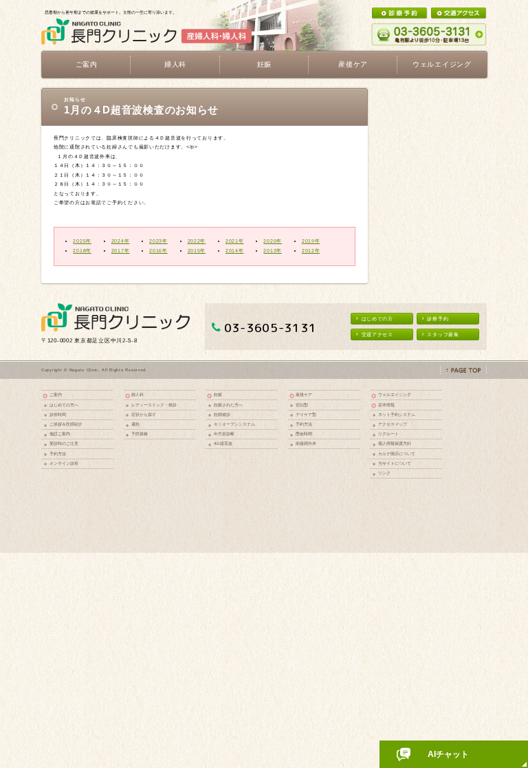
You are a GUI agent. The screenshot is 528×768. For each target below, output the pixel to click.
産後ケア (304, 394)
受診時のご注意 (64, 443)
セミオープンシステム (234, 423)
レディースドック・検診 (154, 404)
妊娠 (218, 394)
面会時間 (304, 433)
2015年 (197, 251)
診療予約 (437, 319)
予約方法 (58, 453)
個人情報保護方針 (394, 443)
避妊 (135, 423)
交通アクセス (377, 334)
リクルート (388, 433)
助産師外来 (306, 443)
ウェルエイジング (442, 64)
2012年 (311, 251)
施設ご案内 (60, 433)
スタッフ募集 (443, 334)
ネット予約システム (396, 414)
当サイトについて (394, 463)
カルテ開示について (396, 453)
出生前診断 (224, 433)
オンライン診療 (64, 463)
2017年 (120, 251)
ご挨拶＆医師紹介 (66, 423)
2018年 (82, 251)
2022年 (197, 241)
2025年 (82, 241)
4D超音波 (223, 443)
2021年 (235, 241)
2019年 (311, 241)
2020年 (272, 241)
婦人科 (137, 394)
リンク (384, 472)
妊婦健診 (222, 414)
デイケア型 (306, 414)
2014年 (235, 251)
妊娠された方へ (228, 404)
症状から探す (143, 414)
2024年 (120, 241)
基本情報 (386, 404)
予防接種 (139, 433)
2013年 (272, 251)
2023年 (158, 241)
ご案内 (56, 394)
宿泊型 (302, 404)
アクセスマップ (392, 423)
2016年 (158, 251)
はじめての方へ (64, 404)
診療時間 (58, 414)
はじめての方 (377, 319)
